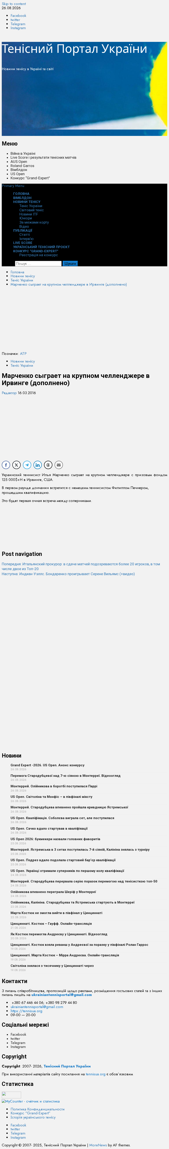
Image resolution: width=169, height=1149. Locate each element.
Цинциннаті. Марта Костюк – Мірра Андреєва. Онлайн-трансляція (65, 955)
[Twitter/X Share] (16, 465)
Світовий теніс (31, 210)
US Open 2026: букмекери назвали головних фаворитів (55, 839)
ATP (23, 353)
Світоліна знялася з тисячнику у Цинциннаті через (52, 966)
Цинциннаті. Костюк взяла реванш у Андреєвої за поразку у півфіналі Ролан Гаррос (79, 945)
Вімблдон (19, 169)
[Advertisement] (84, 105)
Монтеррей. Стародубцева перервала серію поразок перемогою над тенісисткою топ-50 (84, 881)
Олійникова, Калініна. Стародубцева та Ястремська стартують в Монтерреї (72, 902)
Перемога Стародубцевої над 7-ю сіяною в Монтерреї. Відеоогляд (66, 776)
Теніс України (30, 206)
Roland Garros (22, 166)
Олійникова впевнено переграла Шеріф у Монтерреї (53, 892)
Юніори (25, 218)
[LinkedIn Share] (37, 465)
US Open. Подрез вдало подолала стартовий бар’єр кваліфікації (63, 860)
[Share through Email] (59, 465)
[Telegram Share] (27, 465)
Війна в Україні (23, 153)
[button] (13, 185)
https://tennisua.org (26, 1011)
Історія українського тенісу (33, 1117)
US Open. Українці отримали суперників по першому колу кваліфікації (67, 871)
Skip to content (14, 3)
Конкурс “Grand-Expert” (30, 178)
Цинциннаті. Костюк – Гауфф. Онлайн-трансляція (51, 924)
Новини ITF (28, 214)
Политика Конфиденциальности (38, 1109)
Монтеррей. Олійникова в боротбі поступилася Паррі (54, 786)
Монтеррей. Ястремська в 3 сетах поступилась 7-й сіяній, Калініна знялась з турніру (80, 850)
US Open (18, 174)
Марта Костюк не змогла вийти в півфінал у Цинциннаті (56, 913)
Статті (24, 234)
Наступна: (68, 574)
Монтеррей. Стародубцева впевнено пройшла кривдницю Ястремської (69, 807)
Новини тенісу (26, 202)
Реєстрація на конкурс (38, 255)
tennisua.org (95, 1074)
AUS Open (19, 161)
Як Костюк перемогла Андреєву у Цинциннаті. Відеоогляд (59, 934)
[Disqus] (84, 631)
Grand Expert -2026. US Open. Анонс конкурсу (47, 765)
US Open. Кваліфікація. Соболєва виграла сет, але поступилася (62, 818)
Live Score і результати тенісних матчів (43, 157)
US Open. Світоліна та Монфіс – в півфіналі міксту (51, 797)
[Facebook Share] (6, 465)
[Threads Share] (48, 465)
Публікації (22, 231)
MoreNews (98, 1145)
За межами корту (34, 222)
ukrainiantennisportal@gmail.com (37, 1006)
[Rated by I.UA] (11, 1097)
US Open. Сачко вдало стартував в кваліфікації (49, 829)
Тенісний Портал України (74, 48)
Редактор (10, 392)
